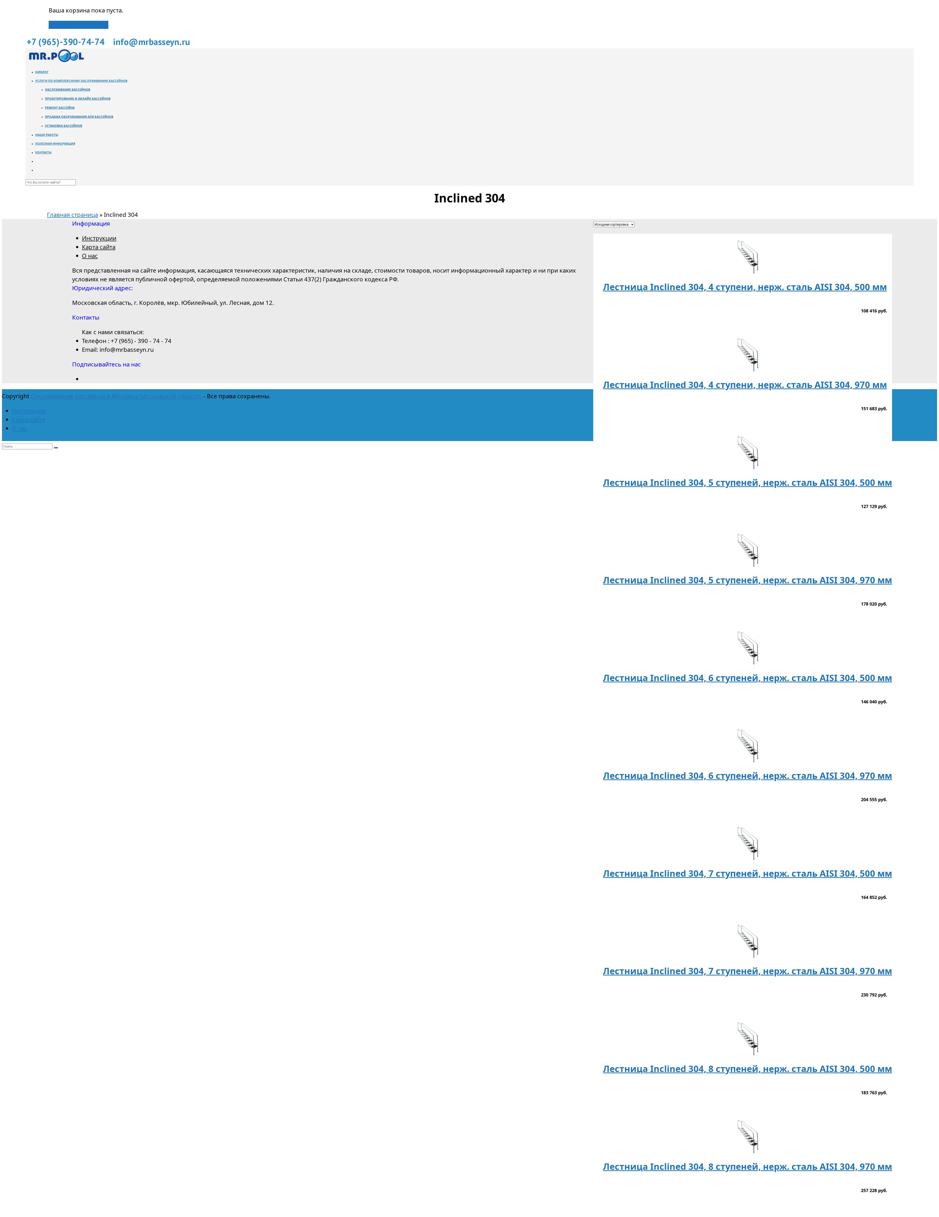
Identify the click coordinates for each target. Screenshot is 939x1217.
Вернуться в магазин (78, 25)
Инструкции (99, 238)
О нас (90, 256)
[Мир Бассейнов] (56, 61)
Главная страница (72, 214)
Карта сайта (98, 247)
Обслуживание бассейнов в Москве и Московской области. (116, 396)
